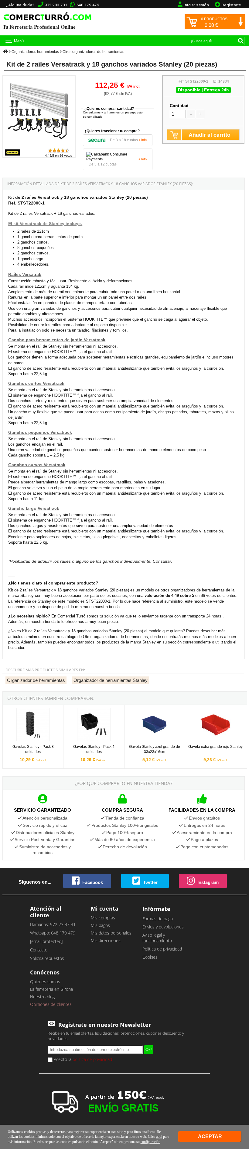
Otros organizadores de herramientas (93, 52)
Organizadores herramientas (35, 52)
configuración (150, 1142)
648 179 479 (88, 5)
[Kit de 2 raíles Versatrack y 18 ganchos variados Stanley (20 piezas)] (39, 144)
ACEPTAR (210, 1136)
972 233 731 (56, 5)
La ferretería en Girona (51, 989)
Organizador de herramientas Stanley (110, 680)
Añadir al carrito (209, 135)
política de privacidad (92, 1059)
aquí (159, 1136)
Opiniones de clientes (51, 1004)
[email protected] (46, 941)
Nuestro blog (42, 997)
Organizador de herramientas (36, 680)
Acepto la (82, 1059)
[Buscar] (240, 41)
